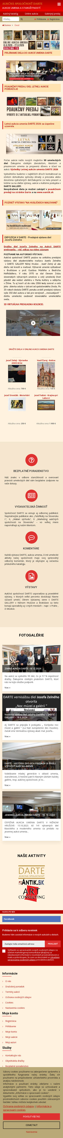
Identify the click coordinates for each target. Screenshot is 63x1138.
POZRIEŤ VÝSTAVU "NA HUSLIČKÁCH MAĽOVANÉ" (31, 202)
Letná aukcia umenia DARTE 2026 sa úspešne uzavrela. (29, 125)
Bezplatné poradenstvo (16, 1066)
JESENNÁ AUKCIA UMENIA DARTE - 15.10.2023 (30, 815)
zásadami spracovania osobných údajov (33, 958)
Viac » (7, 687)
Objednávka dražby (14, 1060)
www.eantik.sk (45, 192)
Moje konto (11, 1031)
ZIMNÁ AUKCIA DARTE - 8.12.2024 (23, 668)
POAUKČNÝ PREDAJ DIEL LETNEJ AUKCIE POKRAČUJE (26, 88)
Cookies (9, 1002)
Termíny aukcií (12, 991)
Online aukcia (31, 13)
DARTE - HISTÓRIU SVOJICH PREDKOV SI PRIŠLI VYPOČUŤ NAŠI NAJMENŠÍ (30, 765)
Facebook (9, 919)
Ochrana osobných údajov (18, 997)
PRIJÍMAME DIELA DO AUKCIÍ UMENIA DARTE (28, 53)
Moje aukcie (11, 1037)
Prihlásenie (41, 19)
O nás (8, 981)
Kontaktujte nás (13, 1055)
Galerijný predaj (52, 13)
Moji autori (10, 1042)
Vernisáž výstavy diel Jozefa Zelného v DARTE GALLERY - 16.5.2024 (29, 716)
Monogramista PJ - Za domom (46, 361)
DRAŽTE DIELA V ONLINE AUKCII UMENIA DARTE (31, 349)
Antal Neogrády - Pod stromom (17, 396)
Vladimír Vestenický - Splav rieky (46, 396)
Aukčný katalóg (10, 13)
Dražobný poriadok (14, 986)
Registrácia (54, 19)
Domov (7, 25)
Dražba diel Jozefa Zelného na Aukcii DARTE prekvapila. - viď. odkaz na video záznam (32, 248)
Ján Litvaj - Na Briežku (17, 360)
